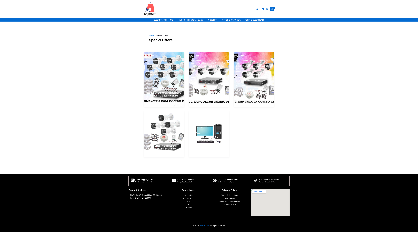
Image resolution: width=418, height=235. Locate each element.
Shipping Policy (229, 204)
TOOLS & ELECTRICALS (254, 20)
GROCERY (212, 20)
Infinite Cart (204, 226)
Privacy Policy (229, 198)
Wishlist (188, 207)
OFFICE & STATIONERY (231, 20)
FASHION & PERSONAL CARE (191, 20)
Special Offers (151, 56)
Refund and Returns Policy (229, 201)
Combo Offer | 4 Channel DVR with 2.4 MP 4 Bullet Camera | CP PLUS (163, 149)
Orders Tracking (188, 198)
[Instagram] (266, 9)
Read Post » (151, 88)
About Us (188, 195)
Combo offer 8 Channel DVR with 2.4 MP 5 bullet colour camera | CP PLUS (253, 93)
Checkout (189, 201)
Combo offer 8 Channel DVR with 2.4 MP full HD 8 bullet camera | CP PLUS (163, 96)
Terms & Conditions (229, 195)
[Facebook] (262, 9)
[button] (257, 9)
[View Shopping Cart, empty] (272, 9)
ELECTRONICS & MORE (163, 20)
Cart (188, 204)
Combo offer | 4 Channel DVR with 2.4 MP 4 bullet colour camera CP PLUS (206, 98)
